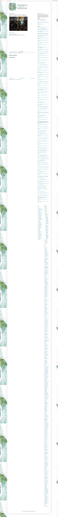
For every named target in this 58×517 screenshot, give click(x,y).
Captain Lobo (46, 263)
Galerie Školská (40, 214)
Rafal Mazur (46, 442)
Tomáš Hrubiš (46, 482)
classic (45, 265)
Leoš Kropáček (46, 363)
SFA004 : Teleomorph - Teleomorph (41, 195)
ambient (46, 251)
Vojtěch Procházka (46, 501)
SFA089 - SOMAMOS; (40, 27)
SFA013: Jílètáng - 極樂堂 (40, 179)
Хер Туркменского (46, 506)
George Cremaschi (46, 307)
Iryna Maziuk (46, 324)
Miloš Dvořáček (46, 395)
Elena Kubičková (47, 286)
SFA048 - (39, 112)
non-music (46, 414)
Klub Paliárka (46, 358)
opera (45, 417)
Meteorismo (39, 225)
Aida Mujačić (46, 250)
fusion (45, 306)
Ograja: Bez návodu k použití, (43, 119)
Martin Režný (46, 374)
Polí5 (39, 230)
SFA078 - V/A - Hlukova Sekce (41, 51)
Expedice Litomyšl (46, 292)
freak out (46, 301)
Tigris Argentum (47, 481)
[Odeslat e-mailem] (19, 51)
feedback (46, 294)
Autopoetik (46, 256)
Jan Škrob (46, 336)
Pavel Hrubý (46, 424)
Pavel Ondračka (47, 425)
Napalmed (39, 227)
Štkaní (45, 470)
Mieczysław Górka (46, 379)
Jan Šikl (46, 335)
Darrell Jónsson (47, 270)
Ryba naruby (46, 450)
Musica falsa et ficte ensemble (46, 403)
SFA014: (39, 178)
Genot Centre (40, 215)
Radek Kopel (46, 438)
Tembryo (46, 475)
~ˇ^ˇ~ (45, 246)
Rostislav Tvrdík (47, 449)
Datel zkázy (46, 271)
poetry (45, 434)
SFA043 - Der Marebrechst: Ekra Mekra (42, 124)
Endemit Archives (40, 212)
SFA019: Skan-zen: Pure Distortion (41, 167)
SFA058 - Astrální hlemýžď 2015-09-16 (42, 92)
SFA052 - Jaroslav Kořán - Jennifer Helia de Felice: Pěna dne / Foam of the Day (43, 106)
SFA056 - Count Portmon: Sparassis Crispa (42, 97)
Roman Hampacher (46, 447)
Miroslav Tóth (46, 398)
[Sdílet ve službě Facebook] (21, 51)
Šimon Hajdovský (46, 469)
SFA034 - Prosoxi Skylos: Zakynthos (42, 141)
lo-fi (45, 365)
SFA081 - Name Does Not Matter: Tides (42, 44)
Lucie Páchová (46, 367)
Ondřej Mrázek (46, 416)
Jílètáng (46, 342)
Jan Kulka (46, 331)
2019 (45, 210)
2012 (45, 243)
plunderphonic (46, 433)
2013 (45, 242)
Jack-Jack (46, 325)
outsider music (46, 418)
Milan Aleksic (46, 393)
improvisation (46, 320)
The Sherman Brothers (46, 480)
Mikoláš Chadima (46, 391)
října (46, 215)
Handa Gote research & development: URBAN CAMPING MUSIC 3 (43, 176)
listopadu (46, 214)
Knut (45, 359)
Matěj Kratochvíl (47, 376)
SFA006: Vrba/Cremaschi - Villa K (41, 192)
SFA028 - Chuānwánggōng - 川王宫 (42, 152)
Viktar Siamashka (46, 495)
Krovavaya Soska (46, 362)
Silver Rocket (40, 234)
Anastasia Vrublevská (46, 252)
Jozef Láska (46, 348)
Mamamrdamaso (40, 224)
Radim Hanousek (46, 440)
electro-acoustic (47, 283)
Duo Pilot (46, 278)
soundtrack (46, 459)
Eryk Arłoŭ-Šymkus (46, 290)
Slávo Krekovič (46, 457)
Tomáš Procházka (46, 484)
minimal (46, 396)
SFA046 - (42, 117)
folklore (45, 299)
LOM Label (39, 223)
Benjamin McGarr (46, 260)
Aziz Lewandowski (46, 257)
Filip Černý (46, 296)
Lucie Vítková (46, 368)
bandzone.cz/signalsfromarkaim (41, 20)
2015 (45, 240)
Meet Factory (46, 377)
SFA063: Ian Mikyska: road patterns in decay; (42, 82)
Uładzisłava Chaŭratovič (46, 488)
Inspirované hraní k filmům (40, 218)
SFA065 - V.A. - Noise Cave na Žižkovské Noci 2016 (47, 220)
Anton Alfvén (46, 254)
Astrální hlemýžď (47, 255)
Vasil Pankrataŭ (47, 493)
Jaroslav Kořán (46, 337)
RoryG (45, 448)
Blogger (35, 511)
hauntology (46, 313)
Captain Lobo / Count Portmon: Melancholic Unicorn (42, 187)
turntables (46, 487)
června (46, 217)
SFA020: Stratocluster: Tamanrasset (41, 166)
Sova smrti (46, 460)
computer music (47, 266)
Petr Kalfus (46, 429)
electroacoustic (46, 284)
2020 (45, 209)
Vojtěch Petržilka (47, 500)
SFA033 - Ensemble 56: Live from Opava (42, 143)
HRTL (45, 316)
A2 (38, 207)
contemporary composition (46, 267)
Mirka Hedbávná (47, 397)
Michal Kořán (46, 384)
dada (45, 269)
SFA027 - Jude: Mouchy (40, 154)
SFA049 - (39, 111)
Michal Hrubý (46, 383)
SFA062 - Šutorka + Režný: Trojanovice (47, 230)
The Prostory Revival (46, 478)
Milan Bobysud (46, 394)
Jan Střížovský (46, 334)
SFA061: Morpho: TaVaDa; (41, 87)
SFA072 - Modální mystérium (41, 64)
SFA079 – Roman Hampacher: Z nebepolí (43, 49)
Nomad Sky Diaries (39, 228)
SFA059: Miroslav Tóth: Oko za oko (41, 91)
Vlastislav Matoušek (46, 499)
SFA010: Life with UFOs (40, 185)
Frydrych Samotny (46, 305)
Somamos (46, 458)
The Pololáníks (46, 477)
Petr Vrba (46, 431)
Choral (45, 317)
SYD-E (45, 467)
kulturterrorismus (40, 222)
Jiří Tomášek (46, 345)
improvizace (46, 321)
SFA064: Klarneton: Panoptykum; (41, 81)
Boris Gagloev (46, 262)
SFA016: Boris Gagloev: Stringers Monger (42, 173)
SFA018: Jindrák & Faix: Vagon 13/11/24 (42, 169)
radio (45, 441)
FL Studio (46, 297)
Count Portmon (46, 268)
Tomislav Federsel (46, 486)
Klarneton (46, 357)
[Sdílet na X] (20, 51)
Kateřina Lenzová (46, 352)
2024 (45, 207)
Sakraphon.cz (40, 233)
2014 (45, 241)
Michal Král (46, 385)
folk (45, 298)
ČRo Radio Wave (39, 211)
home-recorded (46, 315)
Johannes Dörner (46, 346)
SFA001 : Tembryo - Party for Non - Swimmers (43, 201)
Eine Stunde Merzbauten (46, 282)
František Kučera (47, 300)
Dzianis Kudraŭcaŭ (46, 280)
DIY (45, 275)
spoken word (46, 462)
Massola (46, 375)
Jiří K (45, 343)
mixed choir (46, 399)
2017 (45, 212)
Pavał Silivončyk (47, 423)
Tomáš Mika (46, 483)
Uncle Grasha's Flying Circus (46, 491)
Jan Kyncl (46, 332)
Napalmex (46, 408)
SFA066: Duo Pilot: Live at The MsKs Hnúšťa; (43, 76)
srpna (46, 216)
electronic (46, 285)
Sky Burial (46, 456)
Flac (39, 189)
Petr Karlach (46, 430)
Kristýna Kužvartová (46, 360)
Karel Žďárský (46, 351)
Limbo (40, 178)
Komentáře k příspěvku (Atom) (18, 79)
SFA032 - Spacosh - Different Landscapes (42, 145)
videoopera (46, 494)
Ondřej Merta (46, 415)
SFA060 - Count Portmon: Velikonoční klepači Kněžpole (47, 236)
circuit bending (46, 264)
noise (45, 413)
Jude (45, 350)
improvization (46, 322)
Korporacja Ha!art (39, 221)
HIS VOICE (39, 216)
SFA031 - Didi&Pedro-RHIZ (41, 147)
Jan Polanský (46, 333)
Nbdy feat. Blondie (46, 409)
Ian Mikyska (46, 319)
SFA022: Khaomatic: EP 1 (40, 162)
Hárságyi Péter (46, 312)
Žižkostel (46, 503)
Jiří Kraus (46, 344)
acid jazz (46, 248)
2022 (45, 208)
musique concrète (46, 404)
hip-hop (46, 314)
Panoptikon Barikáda (46, 419)
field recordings (46, 295)
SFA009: (39, 186)
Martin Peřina (46, 373)
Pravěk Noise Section (40, 232)
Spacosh (46, 461)
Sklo (45, 455)
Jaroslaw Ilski (46, 338)
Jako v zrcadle (46, 326)
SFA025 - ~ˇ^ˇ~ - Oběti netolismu (41, 157)
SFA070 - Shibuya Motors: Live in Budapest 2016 (43, 67)
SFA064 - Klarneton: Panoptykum (47, 223)
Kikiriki (45, 356)
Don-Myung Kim (47, 276)
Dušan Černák (46, 279)
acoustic (46, 249)
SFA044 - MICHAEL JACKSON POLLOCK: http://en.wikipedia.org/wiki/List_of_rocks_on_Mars (43, 122)
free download (45, 27)
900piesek (46, 247)
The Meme (46, 476)
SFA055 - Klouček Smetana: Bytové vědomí (42, 99)
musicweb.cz (39, 226)
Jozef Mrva (46, 349)
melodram (46, 378)
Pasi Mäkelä (46, 422)
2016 (45, 213)
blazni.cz (46, 261)
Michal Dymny (46, 382)
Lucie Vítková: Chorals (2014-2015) (44, 112)
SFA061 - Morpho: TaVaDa (46, 233)
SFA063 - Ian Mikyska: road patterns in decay (47, 226)
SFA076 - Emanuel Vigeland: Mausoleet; (42, 55)
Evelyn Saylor (46, 291)
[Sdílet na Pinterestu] (22, 51)
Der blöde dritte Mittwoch (46, 272)
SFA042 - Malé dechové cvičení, (41, 126)
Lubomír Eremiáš (47, 366)
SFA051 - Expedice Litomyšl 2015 (41, 108)
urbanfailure (46, 492)
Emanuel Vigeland (46, 287)
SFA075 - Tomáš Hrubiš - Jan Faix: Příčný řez (43, 57)
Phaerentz (46, 432)
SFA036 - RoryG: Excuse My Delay (41, 138)
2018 (45, 211)
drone (45, 277)
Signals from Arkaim (41, 13)
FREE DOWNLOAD (11, 32)
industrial (46, 323)
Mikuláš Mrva (46, 392)
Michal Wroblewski (46, 388)
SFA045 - (39, 119)
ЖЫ (45, 504)
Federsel (39, 213)
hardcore (46, 311)
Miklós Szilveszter (46, 389)
